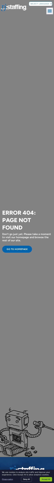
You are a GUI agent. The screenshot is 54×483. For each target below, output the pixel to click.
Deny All (26, 479)
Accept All (46, 479)
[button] (49, 11)
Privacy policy (7, 479)
